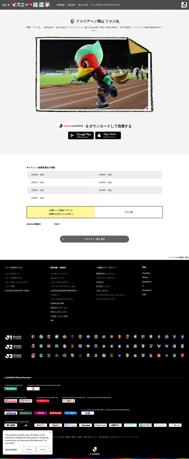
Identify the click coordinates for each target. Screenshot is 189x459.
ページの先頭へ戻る (180, 257)
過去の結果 (83, 5)
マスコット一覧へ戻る (94, 239)
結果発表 (72, 5)
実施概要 (61, 5)
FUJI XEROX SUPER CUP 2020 (105, 5)
